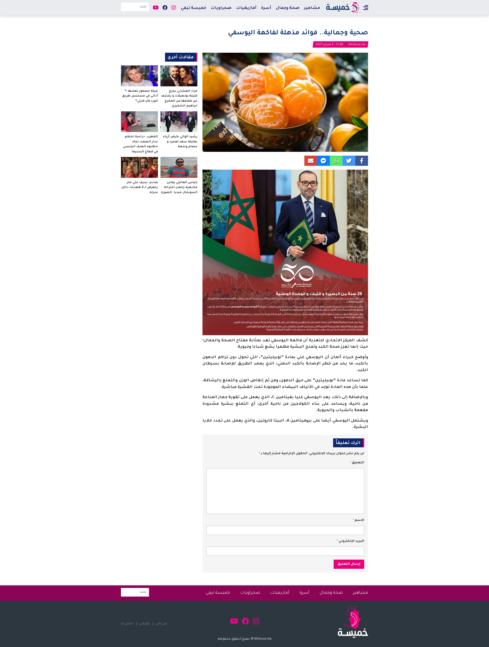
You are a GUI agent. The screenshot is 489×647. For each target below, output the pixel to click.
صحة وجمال (288, 8)
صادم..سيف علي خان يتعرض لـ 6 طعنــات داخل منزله (139, 187)
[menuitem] (312, 8)
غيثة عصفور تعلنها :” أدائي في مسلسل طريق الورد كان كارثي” (140, 96)
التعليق (357, 463)
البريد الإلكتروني (350, 541)
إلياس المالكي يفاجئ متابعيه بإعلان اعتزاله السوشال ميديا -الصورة (179, 187)
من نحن (161, 624)
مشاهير (312, 8)
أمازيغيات (246, 8)
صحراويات (221, 8)
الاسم (358, 520)
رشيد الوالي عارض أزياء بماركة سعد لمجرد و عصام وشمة (180, 142)
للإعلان (144, 624)
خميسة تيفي (193, 8)
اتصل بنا (127, 624)
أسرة (266, 8)
